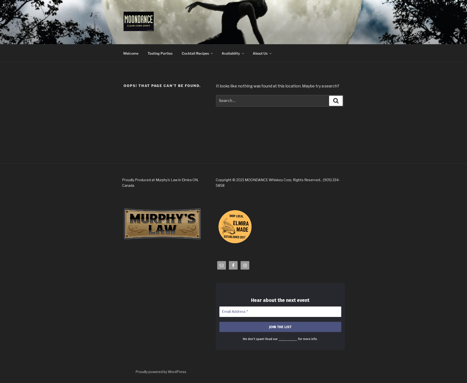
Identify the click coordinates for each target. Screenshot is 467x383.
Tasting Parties (160, 53)
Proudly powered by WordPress (160, 372)
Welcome (130, 53)
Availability (231, 53)
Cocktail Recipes (195, 53)
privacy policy (287, 339)
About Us (260, 53)
